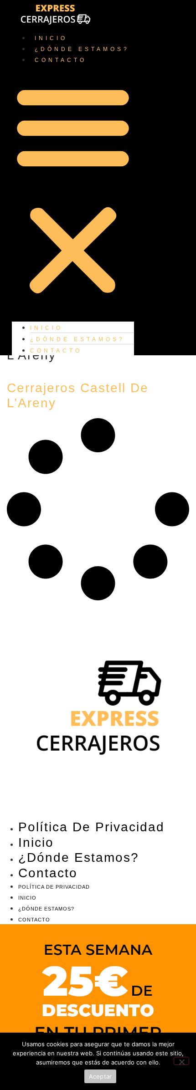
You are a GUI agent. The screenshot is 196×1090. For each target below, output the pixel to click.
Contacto (61, 60)
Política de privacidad (91, 827)
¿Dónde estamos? (82, 49)
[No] (181, 1061)
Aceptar (100, 1076)
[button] (73, 189)
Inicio (51, 38)
